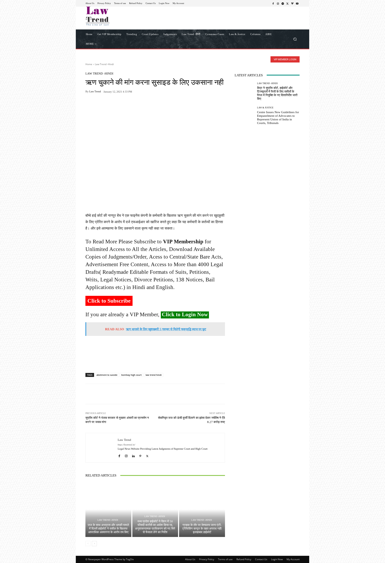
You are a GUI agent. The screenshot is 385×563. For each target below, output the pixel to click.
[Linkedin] (133, 454)
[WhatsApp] (99, 104)
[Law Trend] (102, 447)
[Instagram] (278, 3)
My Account (293, 559)
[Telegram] (282, 3)
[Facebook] (273, 3)
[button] (295, 39)
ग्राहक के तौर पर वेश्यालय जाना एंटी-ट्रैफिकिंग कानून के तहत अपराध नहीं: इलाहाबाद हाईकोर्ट (202, 528)
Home (88, 64)
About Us (190, 559)
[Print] (117, 104)
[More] (136, 104)
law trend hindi (154, 374)
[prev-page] (87, 543)
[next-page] (94, 543)
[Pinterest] (126, 104)
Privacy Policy (206, 559)
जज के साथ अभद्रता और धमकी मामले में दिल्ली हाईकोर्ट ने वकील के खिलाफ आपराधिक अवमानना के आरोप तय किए (108, 528)
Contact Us (261, 559)
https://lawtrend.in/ (126, 445)
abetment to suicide (106, 374)
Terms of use (225, 559)
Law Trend (95, 91)
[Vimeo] (292, 3)
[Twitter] (287, 3)
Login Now (277, 559)
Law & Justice (265, 108)
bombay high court (131, 374)
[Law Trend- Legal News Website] (114, 16)
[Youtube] (297, 3)
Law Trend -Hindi (104, 64)
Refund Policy (243, 559)
